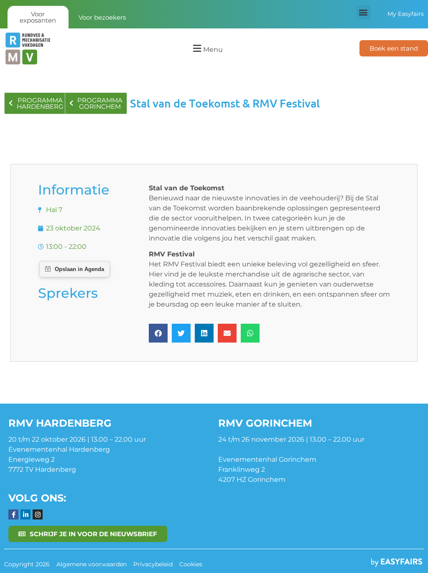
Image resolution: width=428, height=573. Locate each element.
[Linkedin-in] (25, 514)
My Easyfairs (405, 14)
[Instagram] (38, 514)
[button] (363, 12)
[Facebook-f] (13, 514)
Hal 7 (54, 210)
